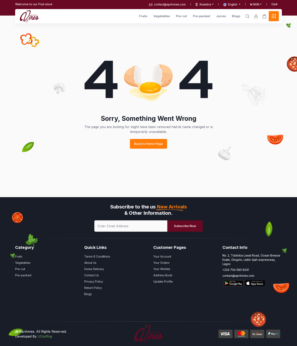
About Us (90, 262)
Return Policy (93, 287)
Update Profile (163, 281)
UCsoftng (45, 336)
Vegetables (161, 16)
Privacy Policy (93, 281)
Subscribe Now (185, 226)
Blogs (236, 16)
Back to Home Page (148, 144)
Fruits (143, 16)
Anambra (205, 4)
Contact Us (91, 275)
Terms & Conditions (97, 256)
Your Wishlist (161, 269)
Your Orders (161, 262)
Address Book (162, 275)
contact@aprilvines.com (170, 4)
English (232, 4)
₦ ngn (254, 4)
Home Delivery (94, 269)
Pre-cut (181, 16)
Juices (221, 16)
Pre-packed (201, 16)
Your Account (162, 256)
